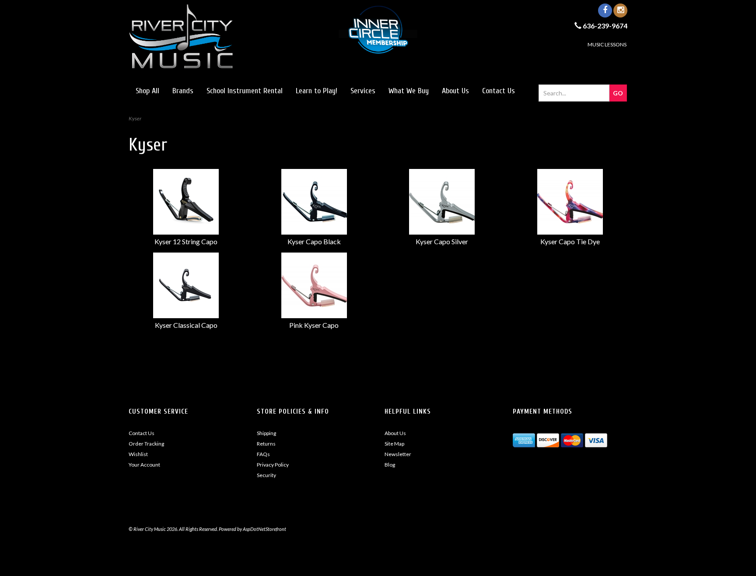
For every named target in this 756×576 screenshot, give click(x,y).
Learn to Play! (316, 90)
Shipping (266, 433)
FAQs (263, 454)
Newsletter (398, 454)
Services (362, 90)
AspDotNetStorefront (264, 529)
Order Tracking (146, 443)
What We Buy (408, 90)
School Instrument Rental (244, 90)
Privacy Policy (273, 464)
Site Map (394, 443)
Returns (266, 443)
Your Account (144, 464)
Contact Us (498, 90)
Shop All (147, 90)
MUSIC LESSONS (607, 44)
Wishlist (138, 454)
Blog (390, 464)
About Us (455, 90)
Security (266, 475)
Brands (182, 90)
